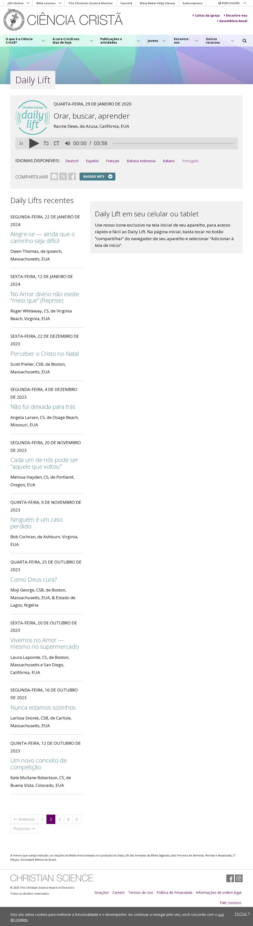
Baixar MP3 (93, 176)
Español (92, 160)
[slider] (173, 143)
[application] (126, 143)
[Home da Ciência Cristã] (51, 878)
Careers (118, 892)
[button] (232, 3)
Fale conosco (230, 902)
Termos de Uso (140, 892)
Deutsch (72, 160)
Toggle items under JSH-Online (28, 3)
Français (112, 160)
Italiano (169, 160)
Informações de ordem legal (218, 892)
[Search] (245, 41)
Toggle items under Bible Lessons (60, 3)
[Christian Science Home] (77, 20)
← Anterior (24, 819)
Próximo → (24, 828)
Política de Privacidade (174, 892)
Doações (101, 892)
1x (21, 143)
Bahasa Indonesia (141, 160)
